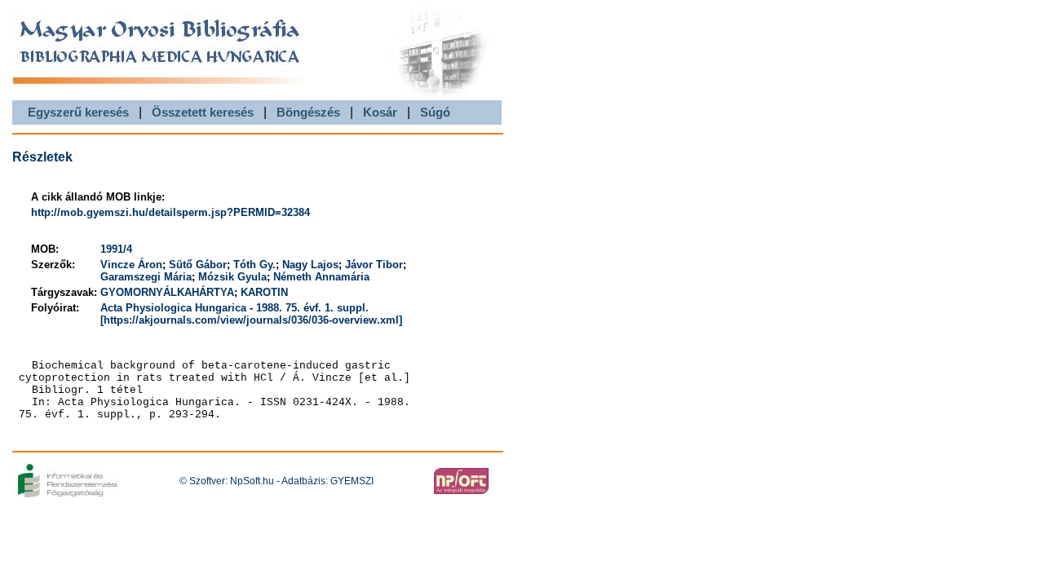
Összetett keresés (203, 112)
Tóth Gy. (254, 264)
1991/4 (116, 249)
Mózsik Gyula (232, 277)
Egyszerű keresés (78, 112)
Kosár (380, 112)
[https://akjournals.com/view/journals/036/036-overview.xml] (251, 320)
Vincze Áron (131, 264)
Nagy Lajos (310, 264)
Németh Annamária (321, 277)
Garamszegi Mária (146, 277)
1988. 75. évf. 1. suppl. (312, 308)
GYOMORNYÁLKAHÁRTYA (167, 292)
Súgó (435, 112)
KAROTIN (264, 292)
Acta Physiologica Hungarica (173, 308)
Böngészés (308, 112)
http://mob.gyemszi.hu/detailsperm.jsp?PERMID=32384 (170, 212)
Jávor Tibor (374, 264)
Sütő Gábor (198, 264)
